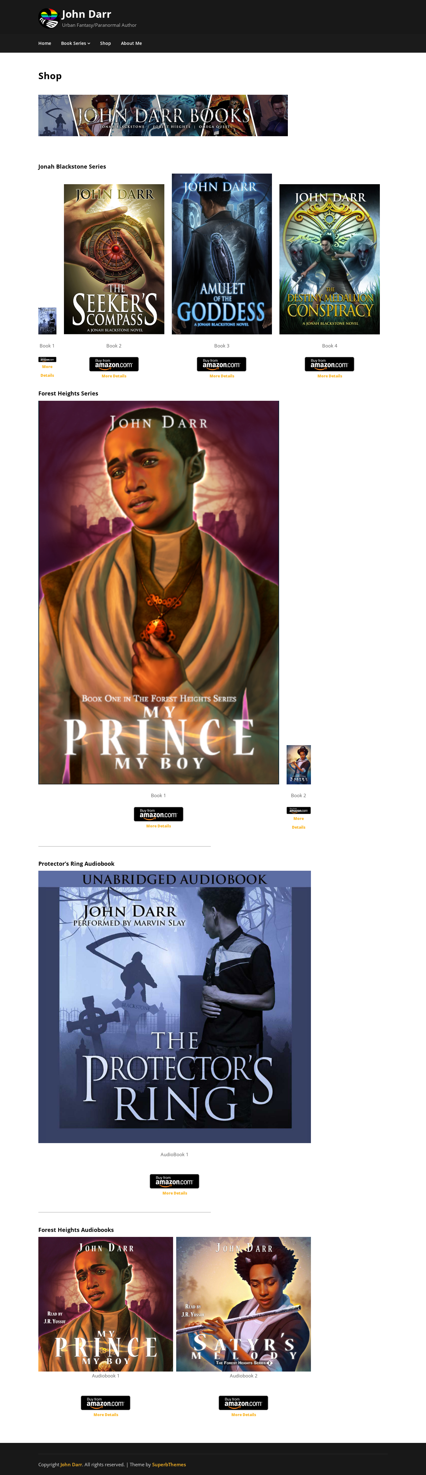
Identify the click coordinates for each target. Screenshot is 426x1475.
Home (44, 43)
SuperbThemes (169, 1464)
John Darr (86, 14)
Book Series (73, 43)
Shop (105, 43)
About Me (131, 43)
